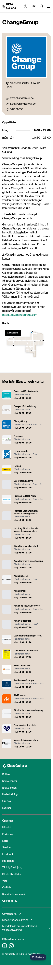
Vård (4, 881)
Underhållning (10, 794)
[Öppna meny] (48, 6)
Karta (5, 841)
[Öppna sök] (41, 6)
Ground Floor (12, 333)
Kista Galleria (11, 6)
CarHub (6, 887)
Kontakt (6, 808)
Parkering (7, 834)
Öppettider (8, 821)
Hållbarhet (8, 861)
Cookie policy (9, 901)
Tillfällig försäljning (12, 867)
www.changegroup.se (21, 98)
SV (34, 6)
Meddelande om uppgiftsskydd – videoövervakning (20, 928)
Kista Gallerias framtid (14, 894)
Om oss (6, 801)
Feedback (7, 854)
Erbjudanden (9, 788)
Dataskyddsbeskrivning (15, 920)
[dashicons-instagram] (11, 945)
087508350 (16, 109)
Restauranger (9, 781)
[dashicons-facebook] (4, 945)
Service (6, 847)
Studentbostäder (11, 874)
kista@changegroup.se (23, 104)
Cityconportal (9, 914)
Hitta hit (6, 827)
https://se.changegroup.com (19, 314)
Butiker (6, 774)
